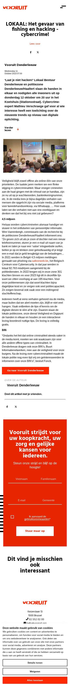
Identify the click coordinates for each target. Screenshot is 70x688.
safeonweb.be (40, 261)
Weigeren (35, 671)
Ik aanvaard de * (37, 517)
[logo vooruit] (15, 8)
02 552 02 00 (36, 619)
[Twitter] (37, 52)
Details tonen (35, 662)
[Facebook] (30, 52)
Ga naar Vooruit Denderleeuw (25, 371)
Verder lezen (9, 129)
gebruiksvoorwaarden (36, 519)
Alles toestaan (35, 680)
